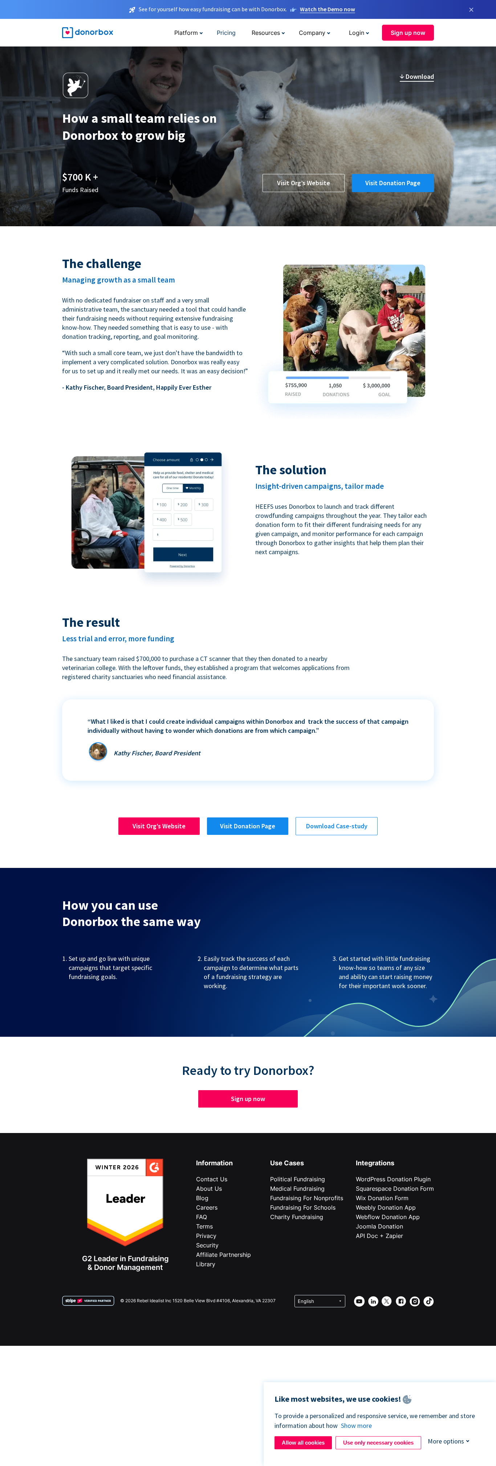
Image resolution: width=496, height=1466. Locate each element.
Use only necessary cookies (378, 1442)
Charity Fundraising (296, 1217)
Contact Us (211, 1179)
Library (205, 1264)
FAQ (201, 1217)
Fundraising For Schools (303, 1207)
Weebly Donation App (386, 1207)
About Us (209, 1188)
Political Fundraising (297, 1179)
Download (419, 76)
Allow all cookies (303, 1442)
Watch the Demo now (327, 9)
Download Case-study (336, 826)
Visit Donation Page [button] (392, 183)
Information (214, 1163)
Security (207, 1245)
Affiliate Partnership (223, 1254)
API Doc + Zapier (379, 1235)
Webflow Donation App (388, 1217)
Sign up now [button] (408, 32)
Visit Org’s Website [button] (303, 183)
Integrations (375, 1163)
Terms (204, 1226)
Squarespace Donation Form (395, 1188)
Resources (266, 32)
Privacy (206, 1235)
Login (356, 32)
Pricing (226, 32)
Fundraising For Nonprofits (306, 1198)
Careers (206, 1207)
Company (312, 32)
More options (446, 1441)
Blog (202, 1198)
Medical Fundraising (297, 1188)
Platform (186, 32)
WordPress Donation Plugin (393, 1179)
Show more (356, 1425)
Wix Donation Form (382, 1198)
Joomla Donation (379, 1226)
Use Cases (287, 1163)
